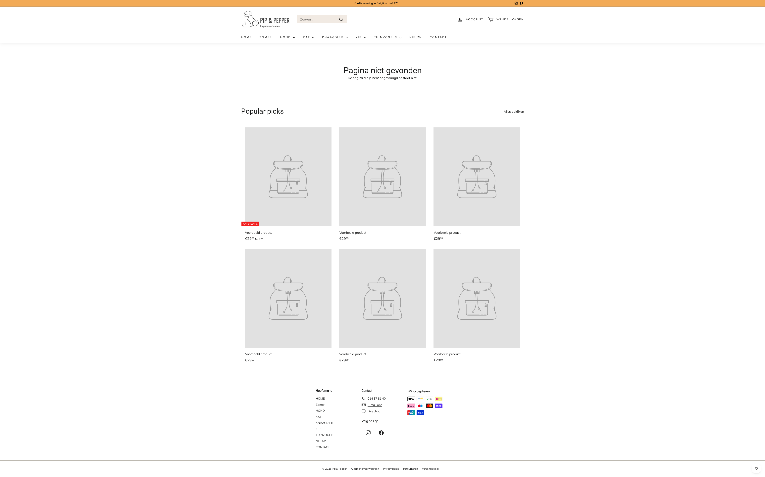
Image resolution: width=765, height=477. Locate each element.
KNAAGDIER (333, 37)
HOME (246, 37)
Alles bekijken (514, 111)
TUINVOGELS (386, 37)
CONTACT (438, 37)
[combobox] (322, 19)
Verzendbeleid (430, 468)
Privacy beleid (391, 468)
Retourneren (410, 468)
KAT (307, 37)
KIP (359, 37)
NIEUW (415, 37)
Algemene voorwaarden (365, 468)
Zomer (266, 37)
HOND (286, 37)
